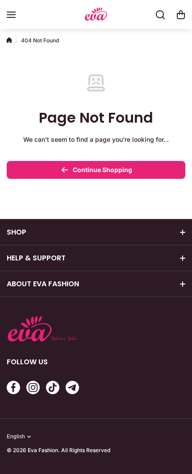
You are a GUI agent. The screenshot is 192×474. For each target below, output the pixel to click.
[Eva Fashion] (96, 15)
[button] (180, 14)
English (16, 436)
